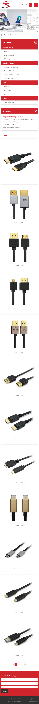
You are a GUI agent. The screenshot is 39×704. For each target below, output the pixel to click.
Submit (5, 691)
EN (26, 4)
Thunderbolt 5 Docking (10, 78)
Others (6, 94)
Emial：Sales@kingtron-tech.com (12, 127)
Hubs (4, 82)
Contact (7, 111)
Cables (5, 98)
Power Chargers (8, 47)
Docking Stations (8, 63)
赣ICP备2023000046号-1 (33, 700)
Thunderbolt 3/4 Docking (11, 67)
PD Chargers (7, 59)
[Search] (30, 5)
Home (5, 35)
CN (22, 4)
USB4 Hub (7, 86)
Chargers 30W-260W (10, 55)
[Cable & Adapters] (19, 159)
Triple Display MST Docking (12, 74)
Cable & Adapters (9, 102)
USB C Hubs (7, 90)
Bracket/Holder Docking (10, 71)
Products (12, 35)
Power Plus (7, 51)
